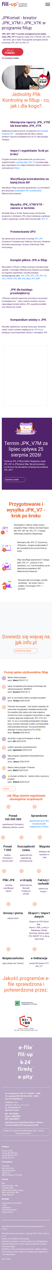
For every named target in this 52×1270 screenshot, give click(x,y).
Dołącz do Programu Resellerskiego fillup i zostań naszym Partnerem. (23, 1132)
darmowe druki (8, 1168)
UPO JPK (39, 239)
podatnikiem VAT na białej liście (28, 191)
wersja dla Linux (8, 1158)
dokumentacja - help (10, 1186)
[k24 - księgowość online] (26, 1062)
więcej (6, 789)
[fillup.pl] (26, 1054)
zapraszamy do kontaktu (12, 1203)
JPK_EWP (35, 278)
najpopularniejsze (9, 1170)
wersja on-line (7, 1151)
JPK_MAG (26, 278)
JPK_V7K (34, 276)
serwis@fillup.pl (16, 1099)
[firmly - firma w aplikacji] (26, 1069)
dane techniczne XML (10, 1192)
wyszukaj (5, 1166)
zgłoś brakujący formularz (12, 1175)
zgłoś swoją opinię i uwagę (12, 1190)
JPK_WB (17, 278)
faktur (16, 168)
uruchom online (12, 58)
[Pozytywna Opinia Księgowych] (26, 1003)
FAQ (3, 1183)
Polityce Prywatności (10, 1244)
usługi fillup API (8, 1195)
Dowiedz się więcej (23, 651)
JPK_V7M (25, 276)
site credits (6, 1259)
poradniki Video (8, 1188)
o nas (4, 1205)
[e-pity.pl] (26, 1077)
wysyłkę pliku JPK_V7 (25, 162)
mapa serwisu (7, 1212)
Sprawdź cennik (12, 479)
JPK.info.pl (38, 329)
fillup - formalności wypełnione (14, 4)
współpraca (6, 1208)
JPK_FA (42, 276)
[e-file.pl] (26, 1047)
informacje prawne (9, 1210)
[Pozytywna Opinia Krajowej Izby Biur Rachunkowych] (26, 1023)
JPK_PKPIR (7, 278)
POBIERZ (10, 51)
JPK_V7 (44, 219)
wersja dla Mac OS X (10, 1155)
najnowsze (6, 1173)
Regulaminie (42, 1241)
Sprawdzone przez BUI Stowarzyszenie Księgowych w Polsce (39, 824)
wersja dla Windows (10, 1153)
